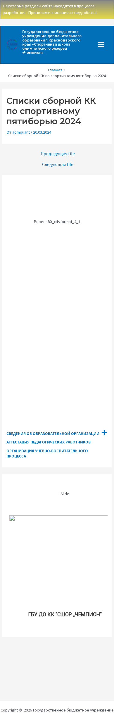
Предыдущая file (58, 153)
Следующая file (57, 164)
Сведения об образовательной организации (52, 433)
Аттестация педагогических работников (48, 442)
